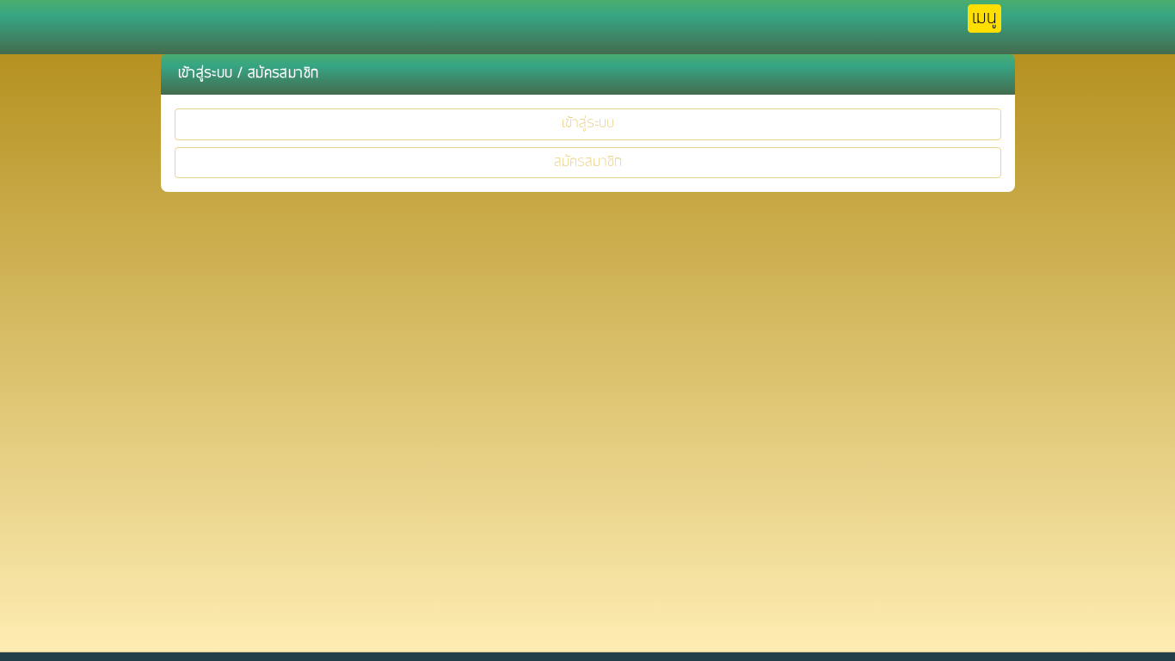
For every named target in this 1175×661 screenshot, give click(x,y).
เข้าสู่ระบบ (588, 123)
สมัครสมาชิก (588, 162)
